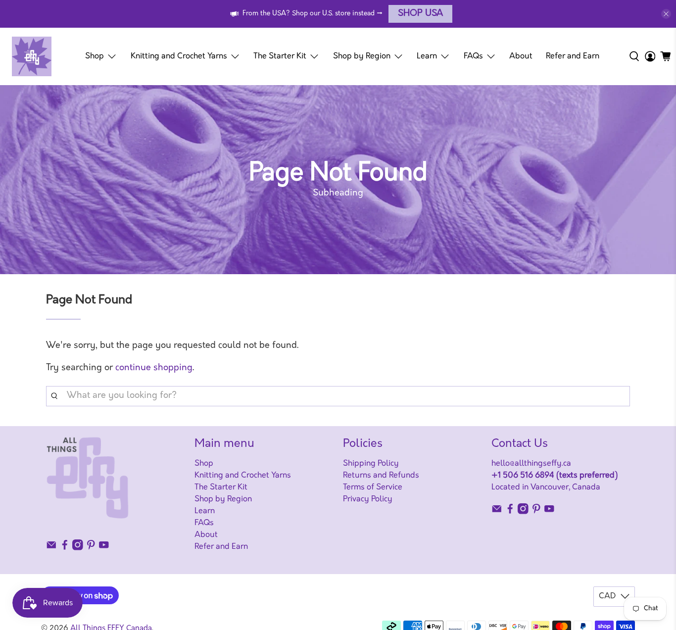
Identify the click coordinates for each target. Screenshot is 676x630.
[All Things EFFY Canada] (31, 56)
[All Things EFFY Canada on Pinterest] (91, 548)
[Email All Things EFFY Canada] (51, 548)
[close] (666, 14)
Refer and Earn (572, 56)
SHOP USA (420, 13)
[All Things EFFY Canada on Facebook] (64, 548)
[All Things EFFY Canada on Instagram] (77, 548)
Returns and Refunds (381, 476)
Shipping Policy (371, 464)
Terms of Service (372, 487)
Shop (94, 56)
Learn (427, 56)
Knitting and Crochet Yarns (179, 56)
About (520, 56)
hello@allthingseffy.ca (531, 464)
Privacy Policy (367, 499)
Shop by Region (361, 56)
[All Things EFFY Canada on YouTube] (103, 548)
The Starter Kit (279, 56)
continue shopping (154, 368)
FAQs (473, 56)
